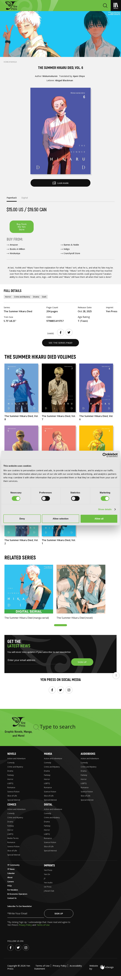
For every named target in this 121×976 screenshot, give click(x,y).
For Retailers (12, 890)
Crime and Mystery (22, 297)
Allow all (99, 518)
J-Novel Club (49, 891)
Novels (11, 754)
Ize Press (47, 886)
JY (44, 878)
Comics (11, 804)
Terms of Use (43, 924)
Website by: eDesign (101, 967)
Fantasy (10, 775)
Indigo (67, 249)
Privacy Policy (25, 924)
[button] (60, 625)
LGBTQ (10, 783)
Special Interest (13, 800)
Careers (10, 881)
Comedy (10, 762)
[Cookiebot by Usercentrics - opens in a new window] (105, 455)
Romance (11, 787)
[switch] (45, 498)
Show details (105, 509)
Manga (13, 62)
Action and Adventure (16, 758)
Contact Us (12, 898)
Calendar (11, 873)
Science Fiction (13, 791)
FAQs (9, 885)
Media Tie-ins (12, 838)
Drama (36, 297)
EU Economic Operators (17, 894)
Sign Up (58, 913)
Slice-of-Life (12, 796)
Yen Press (48, 870)
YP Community (13, 865)
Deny (22, 518)
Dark (44, 297)
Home (6, 62)
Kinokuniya (15, 253)
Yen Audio (48, 882)
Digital (48, 804)
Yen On (47, 874)
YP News (11, 869)
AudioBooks (88, 754)
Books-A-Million (17, 249)
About (10, 877)
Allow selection (60, 518)
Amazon (14, 244)
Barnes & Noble (71, 244)
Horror (8, 297)
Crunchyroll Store (72, 253)
